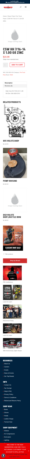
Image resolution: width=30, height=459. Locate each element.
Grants (6, 370)
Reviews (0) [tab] (8, 86)
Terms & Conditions (10, 397)
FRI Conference (8, 282)
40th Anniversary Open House (12, 350)
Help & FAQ (8, 391)
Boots (6, 409)
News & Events (9, 373)
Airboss (6, 431)
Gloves (6, 412)
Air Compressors (9, 434)
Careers (6, 367)
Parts (13, 16)
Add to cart (17, 65)
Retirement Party (8, 321)
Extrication (7, 437)
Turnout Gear (8, 422)
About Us (7, 363)
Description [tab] (8, 83)
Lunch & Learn (7, 302)
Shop (9, 16)
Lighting (6, 440)
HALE (11, 74)
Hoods (6, 416)
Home (5, 16)
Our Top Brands (9, 376)
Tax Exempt (8, 388)
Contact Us (7, 385)
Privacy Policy (8, 394)
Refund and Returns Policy (12, 400)
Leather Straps (8, 419)
